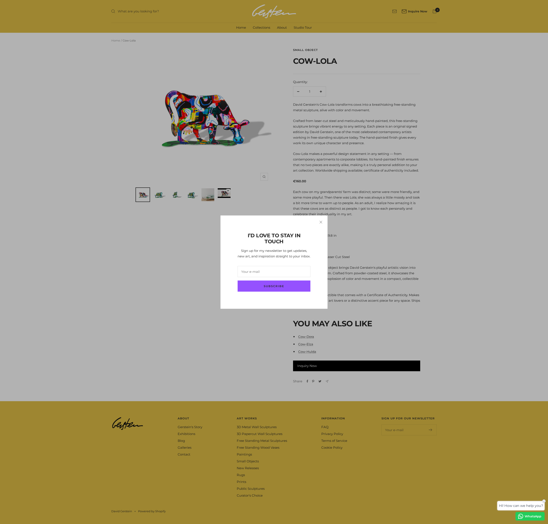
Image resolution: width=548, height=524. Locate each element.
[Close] (320, 222)
